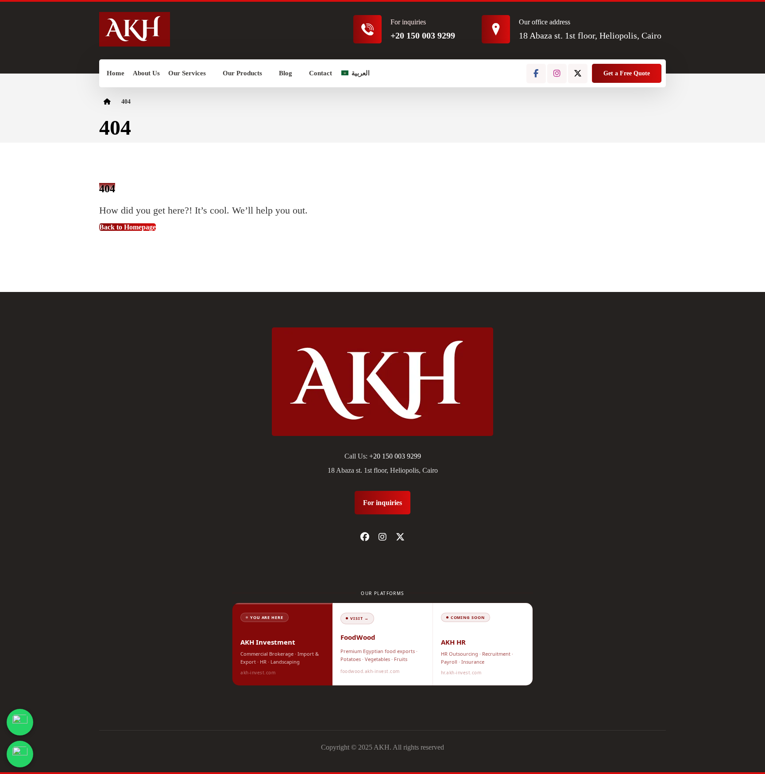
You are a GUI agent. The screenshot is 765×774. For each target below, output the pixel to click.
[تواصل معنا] (20, 754)
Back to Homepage (127, 227)
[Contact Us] (20, 722)
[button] (536, 73)
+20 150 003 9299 (395, 456)
